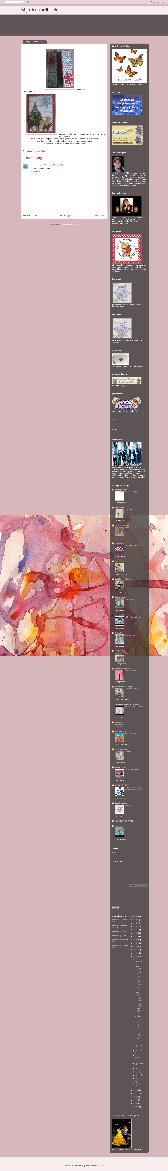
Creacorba (119, 543)
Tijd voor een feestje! (132, 545)
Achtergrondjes (121, 490)
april (137, 1072)
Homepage (65, 215)
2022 (136, 933)
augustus (139, 1063)
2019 (136, 943)
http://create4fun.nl (119, 932)
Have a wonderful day (132, 671)
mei (137, 1068)
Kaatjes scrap (120, 722)
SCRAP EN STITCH (122, 785)
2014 (136, 1090)
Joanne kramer (36, 165)
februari (138, 1078)
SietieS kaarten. (121, 803)
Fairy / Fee (128, 510)
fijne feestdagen (120, 724)
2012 (136, 1097)
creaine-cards (120, 561)
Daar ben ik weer (131, 653)
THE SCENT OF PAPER (124, 821)
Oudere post (99, 215)
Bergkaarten (119, 508)
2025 (136, 923)
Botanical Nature (131, 635)
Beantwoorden (35, 172)
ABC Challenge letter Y (133, 617)
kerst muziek (129, 599)
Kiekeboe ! (128, 751)
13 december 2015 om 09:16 (53, 165)
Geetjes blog (120, 651)
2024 (136, 927)
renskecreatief (120, 767)
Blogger (100, 1166)
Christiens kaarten (122, 525)
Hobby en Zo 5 (130, 805)
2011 (136, 1100)
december (138, 961)
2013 (136, 1093)
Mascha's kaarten (121, 731)
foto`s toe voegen (131, 492)
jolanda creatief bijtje (123, 687)
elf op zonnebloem (131, 689)
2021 (136, 937)
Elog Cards (119, 615)
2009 (136, 1107)
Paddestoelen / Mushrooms (134, 707)
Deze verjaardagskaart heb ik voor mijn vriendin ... (138, 977)
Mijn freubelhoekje (41, 9)
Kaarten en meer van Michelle (127, 704)
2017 (136, 950)
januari (138, 1084)
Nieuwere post (30, 215)
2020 (136, 940)
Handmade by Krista (123, 669)
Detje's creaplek (121, 597)
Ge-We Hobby (120, 633)
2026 (136, 920)
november (138, 1045)
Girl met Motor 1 (130, 734)
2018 (136, 947)
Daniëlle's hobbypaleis (124, 579)
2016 (136, 953)
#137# (114, 852)
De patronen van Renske (134, 769)
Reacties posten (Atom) (70, 224)
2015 (136, 957)
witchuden (119, 826)
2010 (136, 1103)
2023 (136, 930)
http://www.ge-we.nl (119, 936)
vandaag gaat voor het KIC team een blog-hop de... (138, 1027)
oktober (138, 1050)
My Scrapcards (121, 749)
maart (138, 1075)
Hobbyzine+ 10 (130, 528)
